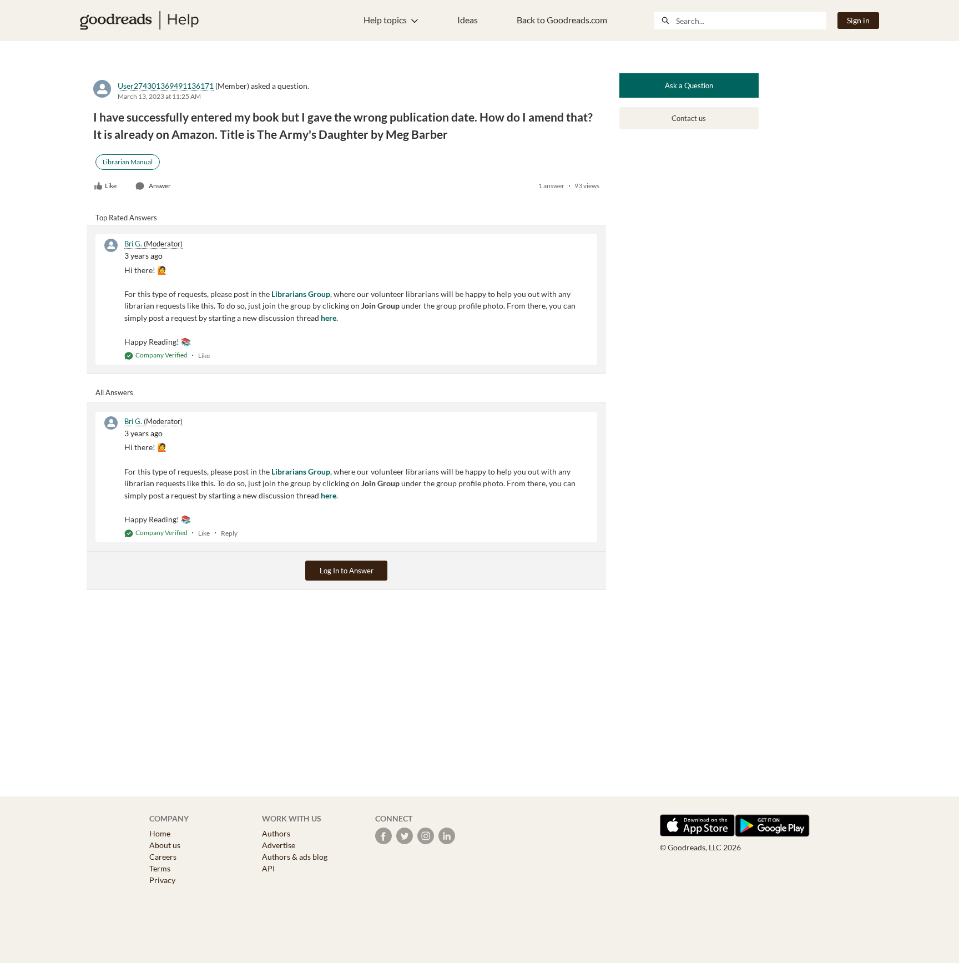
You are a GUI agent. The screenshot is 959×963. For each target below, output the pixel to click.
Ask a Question (689, 85)
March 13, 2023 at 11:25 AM (159, 96)
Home (159, 833)
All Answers (114, 392)
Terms (159, 868)
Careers (162, 856)
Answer (160, 185)
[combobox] (751, 20)
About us (164, 845)
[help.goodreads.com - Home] (139, 20)
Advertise (278, 845)
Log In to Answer (346, 570)
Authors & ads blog (294, 856)
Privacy (162, 880)
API (268, 868)
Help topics (385, 19)
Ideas (467, 19)
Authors (276, 833)
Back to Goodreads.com (562, 19)
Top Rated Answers (126, 217)
